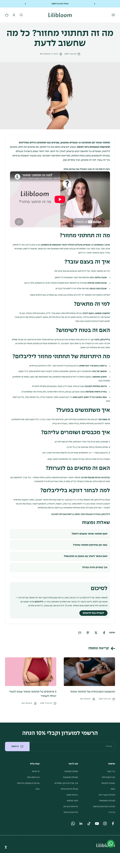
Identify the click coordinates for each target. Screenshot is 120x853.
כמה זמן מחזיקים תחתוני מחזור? (90, 545)
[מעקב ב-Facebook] (113, 823)
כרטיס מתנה (72, 795)
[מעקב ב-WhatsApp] (73, 823)
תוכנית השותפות (107, 801)
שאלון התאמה (71, 771)
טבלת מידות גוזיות (69, 789)
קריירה (111, 812)
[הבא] (25, 3)
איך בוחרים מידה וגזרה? (94, 567)
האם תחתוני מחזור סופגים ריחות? (89, 534)
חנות (113, 789)
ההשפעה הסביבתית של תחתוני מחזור (92, 691)
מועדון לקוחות (108, 783)
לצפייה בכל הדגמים (93, 613)
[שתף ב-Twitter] (96, 633)
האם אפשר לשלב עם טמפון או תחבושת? (85, 556)
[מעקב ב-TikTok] (89, 823)
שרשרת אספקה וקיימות (28, 783)
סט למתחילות (108, 777)
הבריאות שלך (33, 777)
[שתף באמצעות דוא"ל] (80, 633)
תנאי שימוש (72, 801)
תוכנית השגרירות (107, 795)
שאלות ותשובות (70, 777)
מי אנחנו (36, 771)
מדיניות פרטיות (71, 812)
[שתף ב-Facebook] (104, 633)
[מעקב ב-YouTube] (97, 823)
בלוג (37, 789)
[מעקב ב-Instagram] (105, 823)
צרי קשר (111, 771)
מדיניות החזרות (70, 807)
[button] (6, 847)
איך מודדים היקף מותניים (66, 783)
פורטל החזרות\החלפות (104, 807)
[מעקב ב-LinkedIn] (81, 823)
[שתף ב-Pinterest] (88, 633)
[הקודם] (94, 3)
